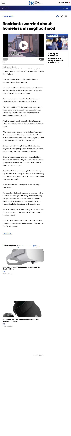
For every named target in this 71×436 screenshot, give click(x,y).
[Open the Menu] (3, 3)
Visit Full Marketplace (36, 246)
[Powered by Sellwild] (41, 355)
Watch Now (64, 3)
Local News (8, 16)
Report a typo (7, 233)
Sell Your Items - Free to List (24, 246)
